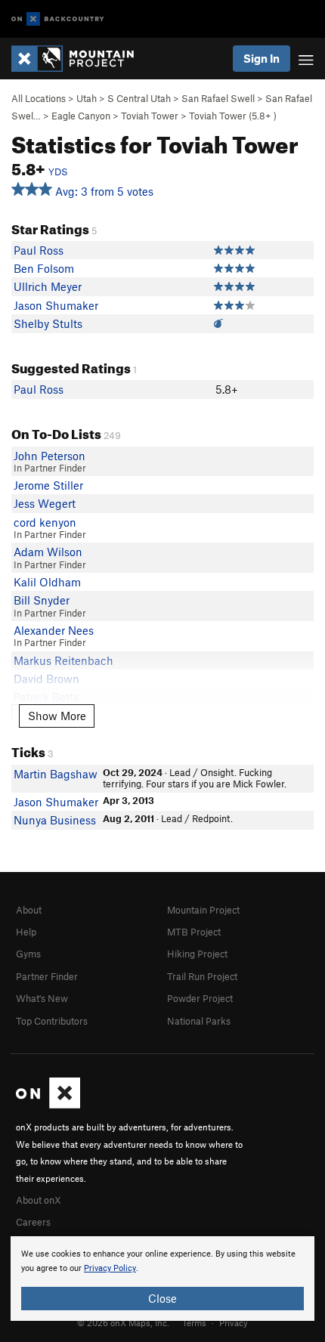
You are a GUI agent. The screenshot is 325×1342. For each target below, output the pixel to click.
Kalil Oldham (47, 582)
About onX (38, 1200)
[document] (162, 1278)
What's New (42, 998)
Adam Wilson (48, 551)
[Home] (80, 58)
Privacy (233, 1322)
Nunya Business (55, 820)
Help (26, 932)
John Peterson (49, 455)
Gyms (28, 954)
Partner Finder (47, 976)
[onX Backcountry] (58, 19)
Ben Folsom (44, 268)
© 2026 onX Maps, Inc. (123, 1322)
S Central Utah (139, 98)
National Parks (199, 1021)
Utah (86, 98)
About (29, 910)
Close (162, 1298)
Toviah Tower (149, 116)
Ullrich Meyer (48, 286)
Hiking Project (197, 954)
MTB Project (194, 932)
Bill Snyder (42, 600)
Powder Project (200, 998)
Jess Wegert (45, 503)
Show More (57, 715)
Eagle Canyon (80, 116)
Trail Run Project (202, 976)
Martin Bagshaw (56, 774)
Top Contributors (52, 1021)
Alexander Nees (54, 630)
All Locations (38, 98)
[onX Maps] (48, 1105)
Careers (33, 1222)
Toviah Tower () (233, 116)
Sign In (261, 58)
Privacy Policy (110, 1268)
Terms (194, 1322)
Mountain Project (203, 910)
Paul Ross (38, 250)
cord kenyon (45, 522)
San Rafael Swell (218, 98)
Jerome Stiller (48, 485)
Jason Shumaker (56, 305)
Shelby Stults (48, 323)
